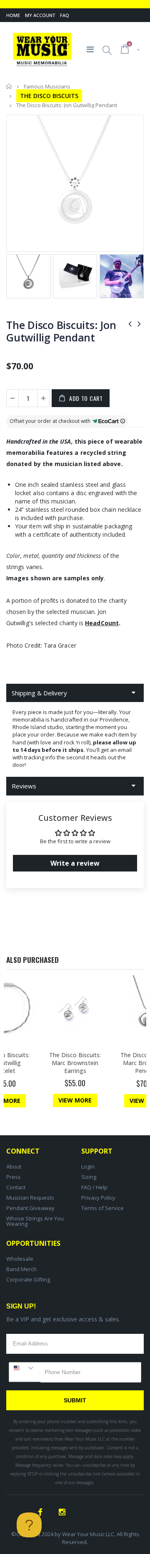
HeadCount (102, 623)
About (13, 1166)
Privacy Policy (98, 1197)
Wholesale (19, 1258)
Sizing (88, 1177)
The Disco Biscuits (49, 96)
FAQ (64, 15)
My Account (40, 15)
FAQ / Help (94, 1187)
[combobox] (24, 1368)
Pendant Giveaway (30, 1208)
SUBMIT (75, 1400)
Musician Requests (30, 1197)
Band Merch (21, 1269)
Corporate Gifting (28, 1279)
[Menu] (90, 49)
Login (88, 1166)
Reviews (24, 786)
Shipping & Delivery (39, 693)
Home (13, 15)
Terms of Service (102, 1208)
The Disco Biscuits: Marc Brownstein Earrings (75, 1063)
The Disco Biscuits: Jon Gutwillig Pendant (61, 331)
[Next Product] (139, 323)
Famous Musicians (47, 86)
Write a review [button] (75, 863)
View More (75, 1100)
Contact (15, 1187)
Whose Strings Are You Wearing (35, 1221)
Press (13, 1177)
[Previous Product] (130, 323)
